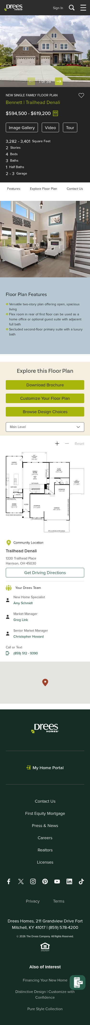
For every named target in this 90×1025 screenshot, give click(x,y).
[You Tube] (57, 881)
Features (13, 188)
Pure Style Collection (45, 1008)
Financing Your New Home (45, 980)
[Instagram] (33, 881)
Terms (58, 901)
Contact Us (75, 188)
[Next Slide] (59, 81)
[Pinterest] (45, 881)
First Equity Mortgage (45, 813)
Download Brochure (45, 385)
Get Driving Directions (45, 573)
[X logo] (21, 881)
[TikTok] (81, 881)
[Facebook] (9, 881)
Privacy (33, 901)
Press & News (45, 825)
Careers (45, 838)
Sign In (58, 7)
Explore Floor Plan (43, 188)
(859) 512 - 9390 (25, 653)
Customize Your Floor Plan (45, 398)
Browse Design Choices (45, 412)
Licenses (45, 862)
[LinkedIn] (69, 881)
